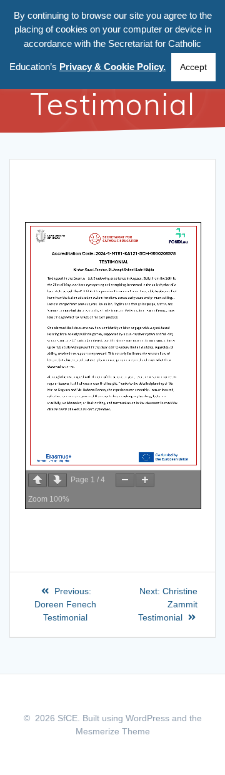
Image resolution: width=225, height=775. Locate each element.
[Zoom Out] (125, 480)
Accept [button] (193, 67)
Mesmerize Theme (113, 731)
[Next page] (57, 480)
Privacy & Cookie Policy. (112, 66)
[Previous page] (37, 480)
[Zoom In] (145, 480)
